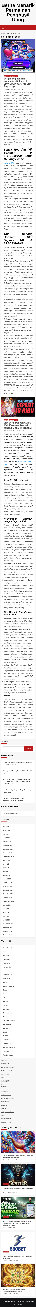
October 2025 (7, 853)
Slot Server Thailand (9, 1020)
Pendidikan (6, 978)
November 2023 (8, 927)
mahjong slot (7, 967)
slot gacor (6, 1009)
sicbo (4, 994)
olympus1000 (7, 974)
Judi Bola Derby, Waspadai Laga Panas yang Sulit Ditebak (17, 791)
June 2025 (6, 868)
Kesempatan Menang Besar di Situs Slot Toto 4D (18, 772)
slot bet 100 (5, 1064)
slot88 (5, 1032)
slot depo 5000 (6, 1122)
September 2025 (8, 856)
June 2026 (6, 830)
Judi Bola (11, 420)
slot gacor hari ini (8, 1013)
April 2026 (6, 838)
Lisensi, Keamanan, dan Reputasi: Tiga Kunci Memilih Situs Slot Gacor (17, 764)
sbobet (5, 982)
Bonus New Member (9, 948)
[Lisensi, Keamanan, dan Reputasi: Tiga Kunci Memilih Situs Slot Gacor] (18, 1142)
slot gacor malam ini (7, 1112)
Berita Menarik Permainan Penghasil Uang (18, 12)
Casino (6, 420)
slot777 (5, 1028)
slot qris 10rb (9, 163)
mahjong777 (5, 1081)
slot (2, 1077)
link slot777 (7, 959)
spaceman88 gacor (9, 1047)
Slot (17, 420)
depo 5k (4, 1086)
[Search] (32, 27)
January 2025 (7, 886)
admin (7, 89)
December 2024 (8, 890)
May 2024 (6, 916)
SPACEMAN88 (13, 76)
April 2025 (6, 875)
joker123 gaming (6, 1070)
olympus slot (5, 1101)
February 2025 (8, 882)
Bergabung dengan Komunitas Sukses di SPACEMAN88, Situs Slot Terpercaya (17, 82)
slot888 (5, 1036)
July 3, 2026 (12, 1293)
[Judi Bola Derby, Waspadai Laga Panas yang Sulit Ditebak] (18, 1243)
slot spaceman (6, 1095)
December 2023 (8, 924)
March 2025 (7, 879)
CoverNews (28, 1301)
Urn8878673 (8, 431)
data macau (5, 1074)
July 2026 (6, 827)
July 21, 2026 (12, 1227)
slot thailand (7, 1024)
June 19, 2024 (18, 431)
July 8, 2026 (12, 1260)
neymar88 (6, 971)
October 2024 (7, 897)
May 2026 (6, 834)
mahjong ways (6, 1091)
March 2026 (7, 841)
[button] (3, 27)
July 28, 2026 (12, 1192)
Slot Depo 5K (7, 1005)
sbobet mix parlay (8, 986)
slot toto (4, 1105)
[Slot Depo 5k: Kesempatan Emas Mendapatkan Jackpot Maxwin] (18, 1275)
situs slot (4, 1108)
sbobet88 (6, 990)
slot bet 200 (7, 1001)
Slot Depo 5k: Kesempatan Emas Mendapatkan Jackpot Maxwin (13, 799)
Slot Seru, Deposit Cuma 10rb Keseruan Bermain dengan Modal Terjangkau (18, 425)
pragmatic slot (6, 1118)
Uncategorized (8, 1055)
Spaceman (6, 1040)
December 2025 (8, 845)
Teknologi (6, 1051)
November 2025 (8, 849)
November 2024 (8, 894)
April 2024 (6, 920)
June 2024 (6, 912)
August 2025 (7, 860)
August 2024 (7, 905)
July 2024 (6, 909)
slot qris (6, 76)
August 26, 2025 (15, 89)
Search (4, 741)
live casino (6, 963)
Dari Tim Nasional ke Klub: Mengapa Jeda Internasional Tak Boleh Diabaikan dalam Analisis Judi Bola (16, 781)
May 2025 (6, 871)
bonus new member (7, 1067)
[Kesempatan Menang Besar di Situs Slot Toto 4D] (18, 1175)
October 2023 (7, 931)
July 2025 (6, 864)
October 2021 (7, 935)
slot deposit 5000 (7, 1060)
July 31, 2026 (12, 1160)
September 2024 (8, 901)
